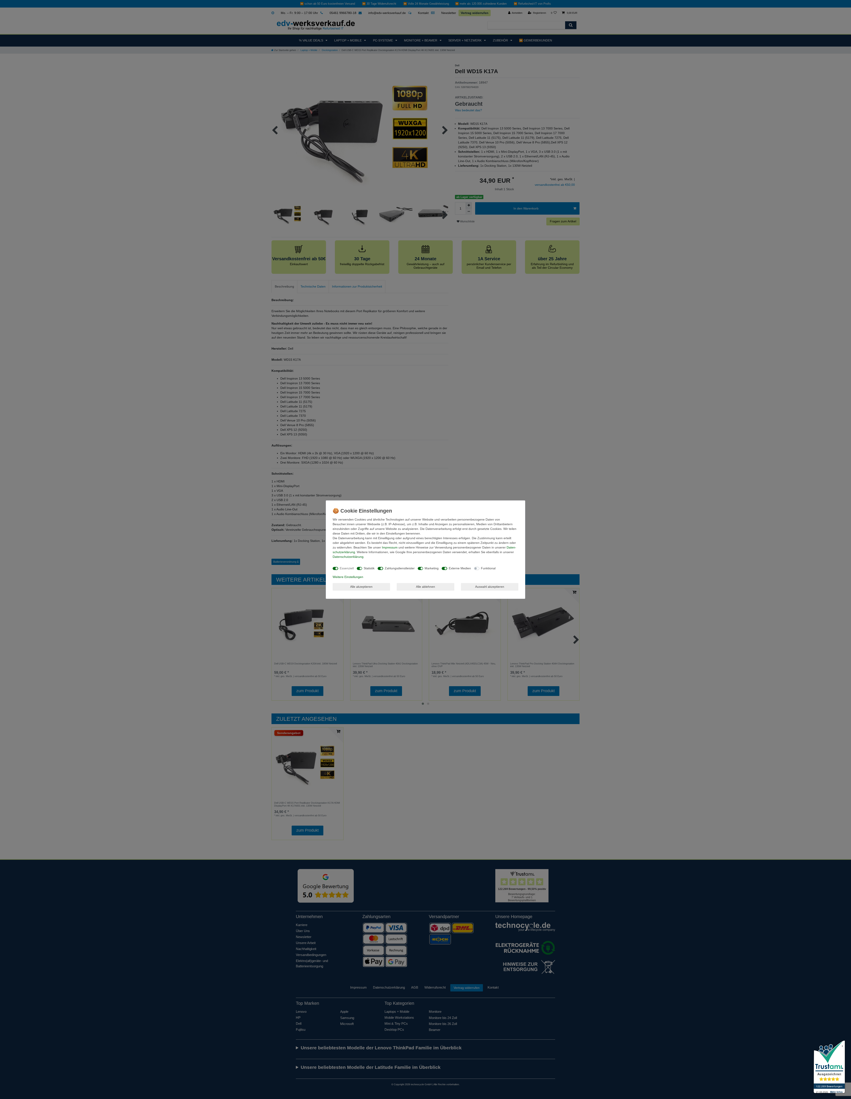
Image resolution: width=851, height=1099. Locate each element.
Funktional (488, 568)
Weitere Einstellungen (348, 577)
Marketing (432, 568)
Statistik (369, 568)
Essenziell (347, 568)
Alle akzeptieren (361, 586)
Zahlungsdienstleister (400, 568)
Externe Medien (460, 568)
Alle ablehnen (425, 586)
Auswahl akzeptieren (489, 586)
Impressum (390, 547)
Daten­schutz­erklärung (348, 556)
